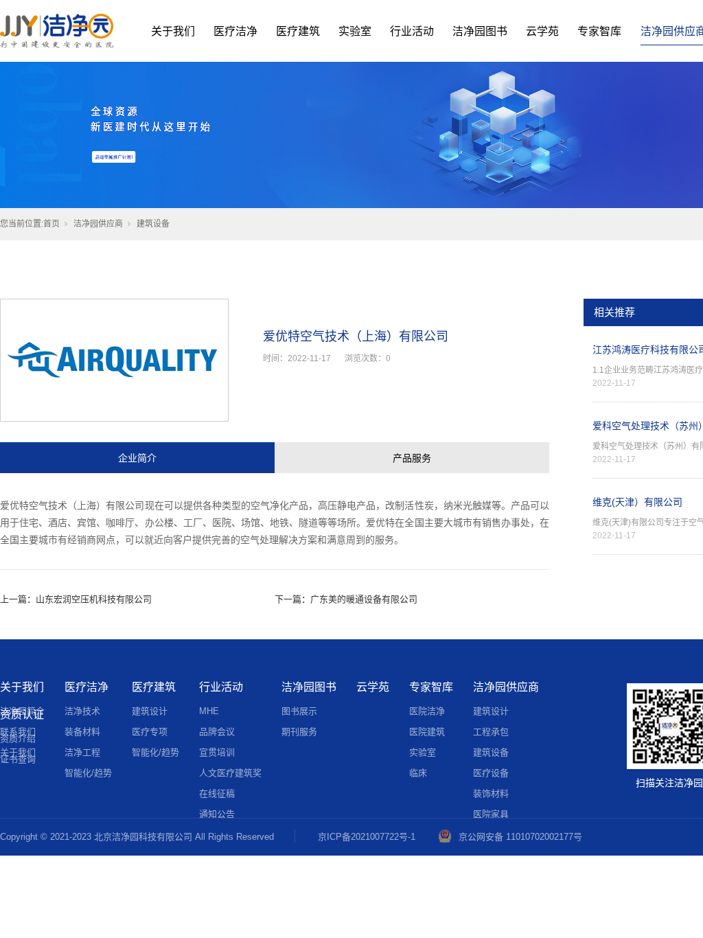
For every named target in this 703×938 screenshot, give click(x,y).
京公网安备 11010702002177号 (520, 837)
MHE (209, 711)
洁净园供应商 (98, 224)
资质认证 (22, 714)
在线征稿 (217, 793)
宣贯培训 (217, 752)
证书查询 (18, 759)
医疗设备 (491, 773)
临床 (418, 773)
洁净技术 (82, 711)
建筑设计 (150, 711)
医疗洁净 (235, 31)
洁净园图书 (479, 31)
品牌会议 (217, 732)
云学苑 (542, 31)
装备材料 (82, 732)
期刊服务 (299, 732)
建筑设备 (153, 224)
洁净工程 (82, 752)
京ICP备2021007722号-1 (366, 837)
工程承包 (491, 732)
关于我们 (173, 31)
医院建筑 (427, 732)
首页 (51, 224)
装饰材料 (491, 793)
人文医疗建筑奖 (230, 773)
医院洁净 (427, 711)
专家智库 (599, 31)
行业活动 (412, 31)
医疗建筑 (298, 31)
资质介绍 (18, 738)
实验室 (354, 31)
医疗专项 (150, 732)
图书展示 (299, 711)
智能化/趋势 (88, 773)
